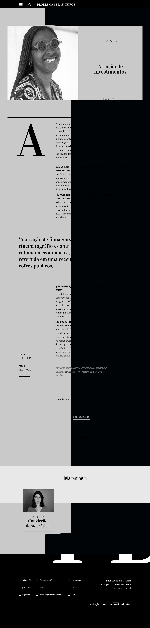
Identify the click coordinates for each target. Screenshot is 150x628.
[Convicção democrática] (38, 502)
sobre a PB (27, 580)
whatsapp (81, 437)
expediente (27, 595)
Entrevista (111, 41)
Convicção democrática (38, 523)
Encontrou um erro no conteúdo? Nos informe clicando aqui (88, 399)
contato (43, 587)
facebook (81, 428)
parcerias (26, 587)
